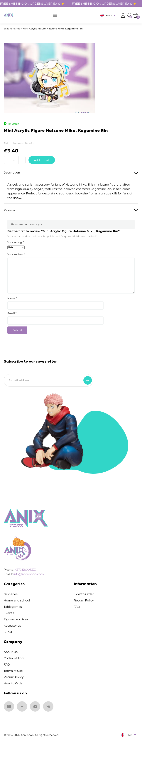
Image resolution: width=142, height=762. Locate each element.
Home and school (17, 600)
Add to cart (41, 160)
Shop (17, 28)
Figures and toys (16, 619)
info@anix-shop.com (28, 574)
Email (12, 313)
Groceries (11, 594)
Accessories (12, 625)
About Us (11, 652)
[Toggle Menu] (55, 15)
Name (12, 298)
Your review (16, 254)
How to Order (84, 594)
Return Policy (84, 600)
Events (9, 613)
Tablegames (13, 606)
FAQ (77, 606)
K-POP (8, 632)
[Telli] (87, 380)
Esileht (8, 28)
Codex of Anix (14, 658)
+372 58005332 (25, 569)
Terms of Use (13, 671)
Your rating (15, 242)
